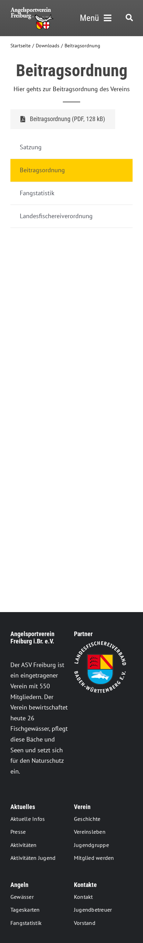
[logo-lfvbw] (100, 644)
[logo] (31, 10)
